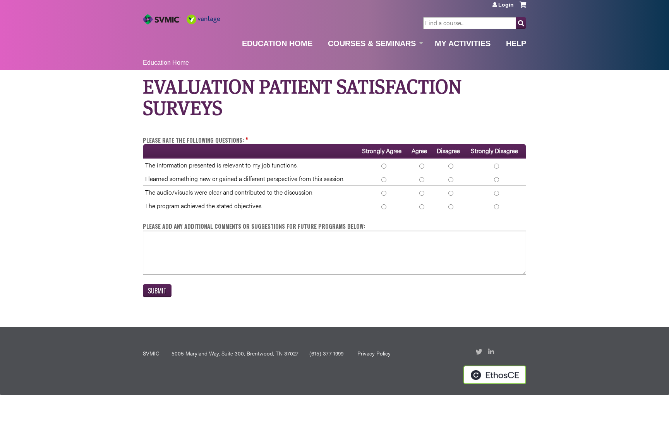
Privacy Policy (374, 353)
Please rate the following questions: (193, 140)
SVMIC (151, 353)
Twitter (480, 352)
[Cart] (523, 7)
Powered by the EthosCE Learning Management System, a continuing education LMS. (494, 375)
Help (516, 43)
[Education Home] (181, 19)
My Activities (463, 43)
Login (506, 4)
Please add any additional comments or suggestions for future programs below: (254, 226)
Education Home (277, 43)
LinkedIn (492, 352)
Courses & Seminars (372, 43)
